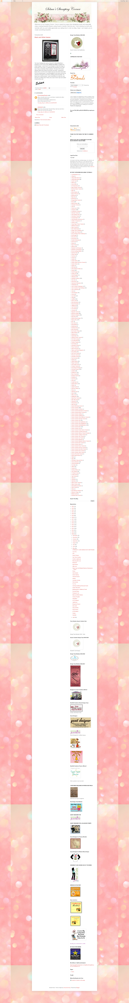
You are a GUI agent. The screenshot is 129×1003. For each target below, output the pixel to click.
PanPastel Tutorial (75, 345)
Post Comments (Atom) (45, 119)
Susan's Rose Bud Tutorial (77, 453)
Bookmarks (73, 198)
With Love (75, 566)
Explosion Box (74, 252)
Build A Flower (74, 203)
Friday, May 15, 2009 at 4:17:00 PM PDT (46, 112)
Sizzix (72, 393)
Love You (75, 551)
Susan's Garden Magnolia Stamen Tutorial (80, 441)
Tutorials (73, 479)
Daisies (74, 578)
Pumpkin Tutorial (75, 366)
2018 (73, 517)
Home (50, 117)
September (75, 540)
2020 (73, 513)
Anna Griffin (73, 184)
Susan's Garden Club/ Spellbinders (78, 423)
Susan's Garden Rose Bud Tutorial (78, 449)
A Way (72, 176)
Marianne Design (75, 313)
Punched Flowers (75, 369)
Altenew (73, 182)
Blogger (78, 987)
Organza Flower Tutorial (76, 337)
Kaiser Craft (73, 300)
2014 (73, 524)
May (74, 548)
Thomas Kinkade (75, 463)
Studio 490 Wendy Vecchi (76, 406)
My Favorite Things (75, 330)
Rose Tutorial (74, 374)
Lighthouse (75, 602)
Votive (72, 488)
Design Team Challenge (76, 230)
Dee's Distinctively (75, 228)
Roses (74, 571)
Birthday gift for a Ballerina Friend (80, 589)
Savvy (72, 380)
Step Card (73, 404)
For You (74, 583)
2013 (73, 526)
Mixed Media (74, 324)
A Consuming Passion (43, 95)
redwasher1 (40, 107)
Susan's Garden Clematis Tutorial (78, 418)
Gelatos (73, 265)
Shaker (72, 385)
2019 (73, 515)
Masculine (73, 316)
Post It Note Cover (75, 364)
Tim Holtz (73, 465)
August (74, 542)
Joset (72, 291)
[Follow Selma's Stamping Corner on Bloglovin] (76, 93)
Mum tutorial (74, 329)
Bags (72, 190)
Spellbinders (74, 396)
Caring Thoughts (76, 596)
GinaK (39, 89)
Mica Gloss (73, 322)
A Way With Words (75, 179)
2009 (73, 533)
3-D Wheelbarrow (75, 174)
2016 (73, 521)
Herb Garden (75, 572)
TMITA (72, 466)
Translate (75, 86)
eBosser (73, 246)
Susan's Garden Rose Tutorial (77, 450)
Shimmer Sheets (74, 388)
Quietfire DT (74, 372)
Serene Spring (76, 574)
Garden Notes (74, 260)
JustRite (73, 299)
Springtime (75, 598)
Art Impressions (74, 185)
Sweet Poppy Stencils (76, 455)
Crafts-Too (73, 222)
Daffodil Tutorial (74, 225)
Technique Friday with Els (76, 460)
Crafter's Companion (75, 220)
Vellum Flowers (74, 484)
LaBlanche (73, 305)
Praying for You (76, 593)
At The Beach (75, 611)
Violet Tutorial (74, 487)
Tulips (72, 477)
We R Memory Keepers (76, 490)
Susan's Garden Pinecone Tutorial (78, 447)
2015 (73, 522)
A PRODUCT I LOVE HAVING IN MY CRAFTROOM (83, 549)
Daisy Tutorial (74, 227)
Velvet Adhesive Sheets (76, 485)
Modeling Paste (74, 327)
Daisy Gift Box (76, 607)
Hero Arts (73, 279)
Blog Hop (73, 196)
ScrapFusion (74, 382)
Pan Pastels (73, 343)
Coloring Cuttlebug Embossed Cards (80, 585)
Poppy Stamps (74, 361)
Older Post (63, 117)
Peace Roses (75, 609)
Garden (73, 259)
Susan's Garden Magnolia (76, 439)
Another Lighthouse (77, 559)
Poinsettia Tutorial (75, 356)
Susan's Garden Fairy (76, 428)
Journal (73, 294)
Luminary (73, 310)
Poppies (73, 359)
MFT (72, 321)
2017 (73, 519)
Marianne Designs (75, 315)
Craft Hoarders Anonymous (77, 219)
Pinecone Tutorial (75, 354)
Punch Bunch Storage (76, 367)
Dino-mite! (75, 605)
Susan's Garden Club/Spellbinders (78, 425)
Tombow (73, 468)
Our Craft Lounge (75, 338)
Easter (72, 243)
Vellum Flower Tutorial (76, 482)
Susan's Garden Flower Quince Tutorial (79, 429)
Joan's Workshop (75, 289)
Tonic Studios (74, 471)
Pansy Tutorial (74, 346)
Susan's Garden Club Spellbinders (78, 421)
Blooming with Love (77, 560)
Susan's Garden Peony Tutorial (78, 445)
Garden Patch (74, 263)
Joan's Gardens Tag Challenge (78, 287)
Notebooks (73, 334)
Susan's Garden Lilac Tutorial (77, 436)
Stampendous (74, 402)
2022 (73, 510)
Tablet (72, 457)
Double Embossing (75, 240)
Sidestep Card (74, 391)
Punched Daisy (76, 591)
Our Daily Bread (74, 340)
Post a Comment (39, 114)
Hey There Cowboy (77, 557)
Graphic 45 (73, 273)
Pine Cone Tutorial (75, 353)
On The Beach (76, 600)
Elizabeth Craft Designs (76, 248)
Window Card (74, 493)
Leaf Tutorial (74, 307)
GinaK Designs (74, 271)
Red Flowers (75, 564)
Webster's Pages (75, 492)
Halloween (73, 276)
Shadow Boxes (74, 383)
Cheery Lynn (74, 208)
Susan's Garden (74, 407)
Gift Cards (73, 267)
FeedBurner (85, 150)
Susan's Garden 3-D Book (77, 409)
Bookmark (75, 562)
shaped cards (74, 386)
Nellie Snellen (74, 332)
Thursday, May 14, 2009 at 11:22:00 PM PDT (47, 102)
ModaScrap (73, 326)
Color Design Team (75, 214)
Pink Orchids (75, 582)
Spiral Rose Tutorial (75, 398)
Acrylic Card (74, 180)
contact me (92, 166)
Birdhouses (73, 195)
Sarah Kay (73, 378)
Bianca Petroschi (75, 193)
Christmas (73, 209)
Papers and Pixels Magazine (77, 350)
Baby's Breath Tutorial (76, 187)
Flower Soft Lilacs (76, 587)
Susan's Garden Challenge (77, 415)
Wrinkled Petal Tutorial (76, 495)
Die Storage (73, 235)
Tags (72, 458)
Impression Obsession (76, 283)
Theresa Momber (75, 461)
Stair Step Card (74, 399)
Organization (74, 335)
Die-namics (73, 236)
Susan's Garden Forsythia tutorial (78, 431)
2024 (73, 506)
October (75, 539)
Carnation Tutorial (75, 204)
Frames (73, 257)
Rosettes (73, 377)
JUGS (72, 297)
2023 (73, 508)
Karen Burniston (74, 302)
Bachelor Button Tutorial (76, 188)
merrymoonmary (66, 987)
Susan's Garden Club (75, 420)
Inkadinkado (74, 284)
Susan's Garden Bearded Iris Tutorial (79, 410)
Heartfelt (74, 615)
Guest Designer (74, 275)
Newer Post (37, 117)
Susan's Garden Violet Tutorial (77, 452)
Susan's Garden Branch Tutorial (78, 412)
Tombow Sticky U (75, 469)
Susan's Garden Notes (76, 444)
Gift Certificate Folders (76, 268)
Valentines (73, 480)
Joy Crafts (73, 295)
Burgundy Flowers (76, 604)
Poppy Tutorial (74, 362)
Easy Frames (74, 244)
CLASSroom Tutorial (75, 211)
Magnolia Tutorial (75, 311)
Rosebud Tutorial (75, 375)
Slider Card (73, 394)
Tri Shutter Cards (75, 473)
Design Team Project (75, 232)
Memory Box (74, 319)
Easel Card (73, 241)
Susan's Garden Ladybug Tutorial (78, 434)
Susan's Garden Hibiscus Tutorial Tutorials (80, 433)
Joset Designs (74, 292)
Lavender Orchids (76, 580)
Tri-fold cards (74, 474)
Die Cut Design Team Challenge (78, 233)
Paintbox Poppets (75, 342)
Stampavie (73, 401)
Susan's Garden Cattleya (76, 413)
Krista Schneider (74, 303)
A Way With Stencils (75, 177)
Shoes (72, 390)
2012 (73, 528)
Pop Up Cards (74, 358)
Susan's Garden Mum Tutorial (77, 442)
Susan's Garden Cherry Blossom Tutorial (80, 417)
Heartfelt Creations (75, 278)
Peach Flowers (76, 555)
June (74, 546)
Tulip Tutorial (74, 476)
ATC (73, 553)
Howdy (74, 613)
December (75, 535)
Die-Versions (74, 238)
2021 (73, 511)
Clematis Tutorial (75, 212)
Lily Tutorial (73, 308)
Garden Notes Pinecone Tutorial (78, 262)
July (74, 544)
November (75, 537)
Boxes (72, 201)
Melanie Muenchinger (76, 318)
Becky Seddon (74, 192)
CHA (72, 206)
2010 (73, 532)
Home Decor (74, 281)
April (74, 617)
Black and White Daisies (42, 37)
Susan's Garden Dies (75, 426)
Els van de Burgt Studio (76, 251)
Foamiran (73, 256)
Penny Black (74, 351)
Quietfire (73, 370)
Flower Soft (73, 254)
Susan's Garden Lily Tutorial (77, 437)
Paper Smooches (75, 348)
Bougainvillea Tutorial (75, 200)
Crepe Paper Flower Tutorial (77, 224)
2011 (73, 530)
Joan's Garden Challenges (77, 286)
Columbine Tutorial (75, 216)
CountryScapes (74, 217)
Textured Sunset (76, 576)
